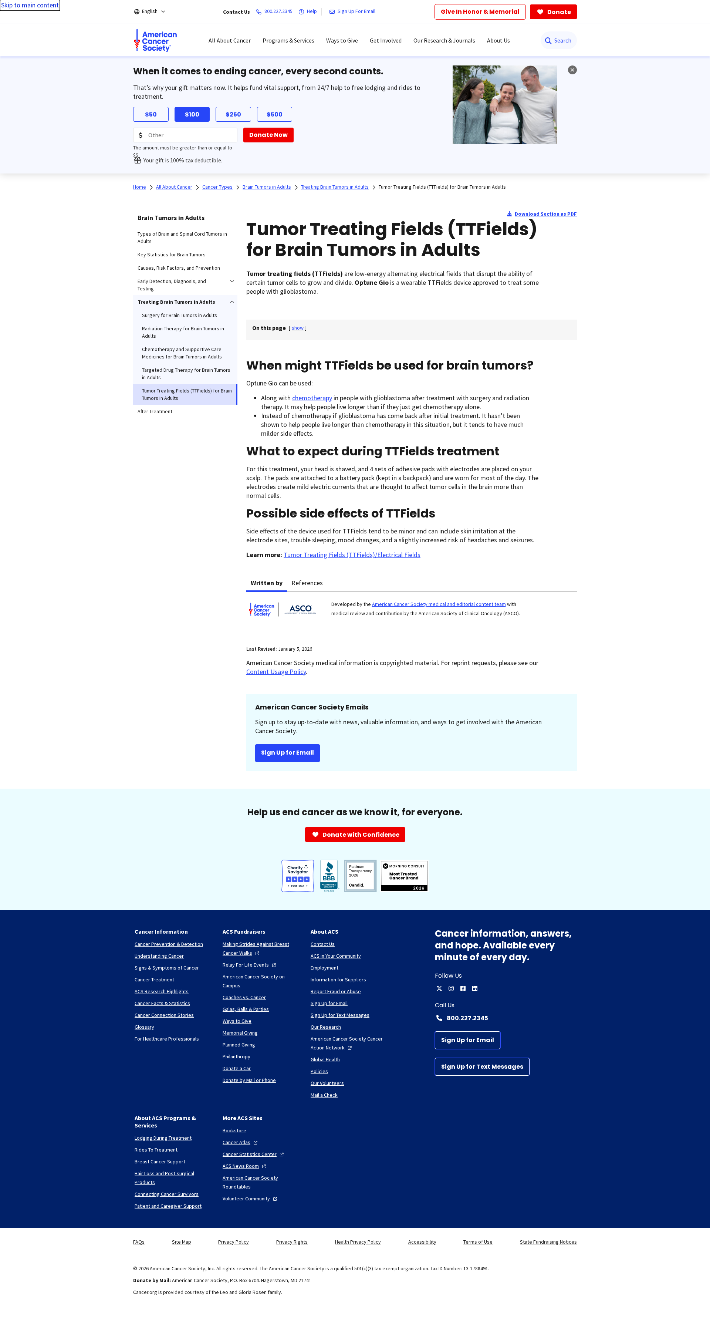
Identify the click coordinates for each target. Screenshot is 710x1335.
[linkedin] (474, 988)
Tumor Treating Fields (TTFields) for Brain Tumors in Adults (442, 186)
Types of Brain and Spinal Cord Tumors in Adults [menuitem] (182, 237)
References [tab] (307, 583)
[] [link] (298, 327)
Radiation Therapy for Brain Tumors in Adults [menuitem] (183, 332)
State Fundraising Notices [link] (548, 1241)
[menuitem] (155, 40)
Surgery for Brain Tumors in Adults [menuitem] (179, 315)
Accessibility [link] (422, 1241)
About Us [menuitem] (498, 40)
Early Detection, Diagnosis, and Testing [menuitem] (172, 285)
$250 (233, 114)
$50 (151, 114)
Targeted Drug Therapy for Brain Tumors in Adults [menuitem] (186, 374)
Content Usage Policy (276, 671)
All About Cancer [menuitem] (230, 40)
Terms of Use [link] (478, 1241)
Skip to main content (30, 5)
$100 (192, 114)
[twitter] (439, 988)
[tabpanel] (411, 614)
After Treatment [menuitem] (155, 411)
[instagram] (451, 988)
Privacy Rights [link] (292, 1241)
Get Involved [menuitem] (386, 40)
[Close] (572, 69)
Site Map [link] (181, 1241)
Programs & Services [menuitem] (288, 40)
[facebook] (463, 988)
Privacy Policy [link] (233, 1241)
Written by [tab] (267, 583)
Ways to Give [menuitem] (342, 40)
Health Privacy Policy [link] (358, 1241)
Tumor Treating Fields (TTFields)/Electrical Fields (352, 554)
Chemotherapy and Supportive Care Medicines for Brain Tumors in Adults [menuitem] (182, 353)
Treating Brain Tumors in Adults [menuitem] (176, 302)
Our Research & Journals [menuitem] (444, 40)
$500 (275, 114)
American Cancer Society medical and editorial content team (439, 604)
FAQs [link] (139, 1241)
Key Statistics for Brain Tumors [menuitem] (172, 254)
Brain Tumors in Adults (171, 217)
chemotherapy (312, 398)
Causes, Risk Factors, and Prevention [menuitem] (179, 267)
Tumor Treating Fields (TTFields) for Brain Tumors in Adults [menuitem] (187, 394)
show (298, 327)
